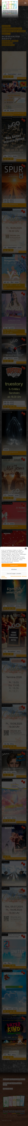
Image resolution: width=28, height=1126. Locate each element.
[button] (26, 548)
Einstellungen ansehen (14, 573)
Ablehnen (14, 569)
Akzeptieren (14, 565)
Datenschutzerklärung (16, 576)
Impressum (24, 576)
